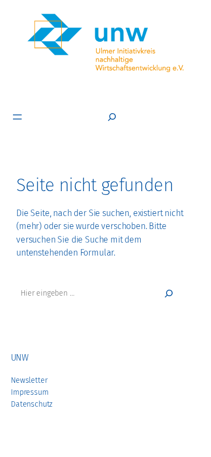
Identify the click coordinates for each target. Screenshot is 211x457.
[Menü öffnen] (17, 116)
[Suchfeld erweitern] (112, 117)
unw (19, 357)
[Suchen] (169, 293)
